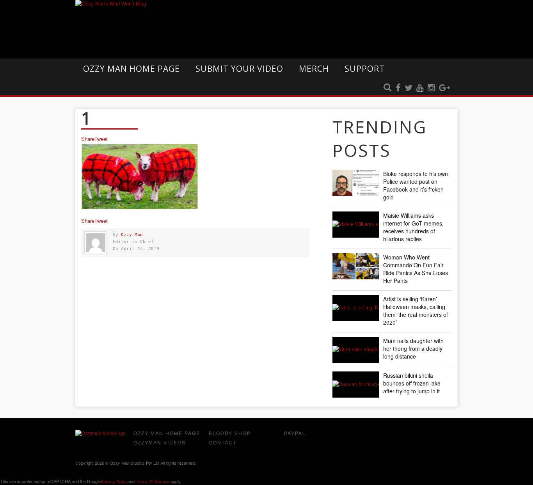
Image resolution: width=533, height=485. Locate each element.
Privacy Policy (114, 481)
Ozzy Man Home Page (131, 68)
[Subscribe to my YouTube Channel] (420, 88)
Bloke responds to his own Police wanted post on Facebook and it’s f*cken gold (415, 185)
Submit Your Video (239, 68)
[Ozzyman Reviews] (100, 433)
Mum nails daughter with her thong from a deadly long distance (413, 348)
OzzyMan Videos (159, 442)
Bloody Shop (230, 433)
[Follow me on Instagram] (431, 88)
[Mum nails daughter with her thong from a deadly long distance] (355, 350)
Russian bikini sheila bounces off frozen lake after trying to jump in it (412, 383)
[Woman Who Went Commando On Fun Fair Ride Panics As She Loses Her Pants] (355, 266)
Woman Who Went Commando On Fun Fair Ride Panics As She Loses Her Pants (415, 268)
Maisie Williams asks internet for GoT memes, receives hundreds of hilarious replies (413, 227)
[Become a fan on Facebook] (398, 88)
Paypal (295, 433)
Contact (222, 442)
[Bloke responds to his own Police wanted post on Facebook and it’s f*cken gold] (355, 183)
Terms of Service (152, 481)
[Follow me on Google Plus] (444, 88)
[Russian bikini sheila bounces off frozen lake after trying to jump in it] (355, 384)
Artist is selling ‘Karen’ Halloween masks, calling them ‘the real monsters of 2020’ (415, 310)
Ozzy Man (132, 234)
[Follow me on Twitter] (408, 88)
